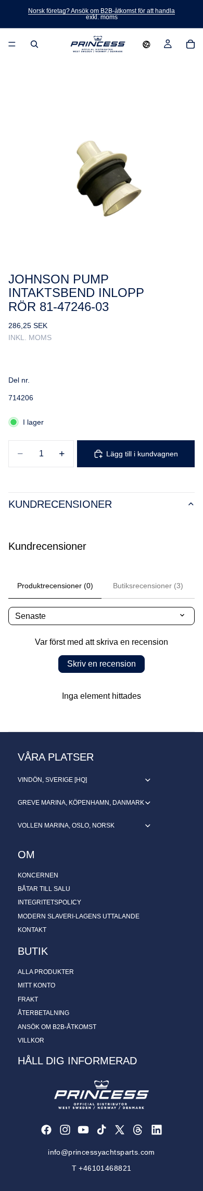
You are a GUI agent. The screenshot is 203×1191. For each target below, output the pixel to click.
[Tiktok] (101, 1130)
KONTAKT (32, 929)
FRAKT (28, 999)
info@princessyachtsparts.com (101, 1152)
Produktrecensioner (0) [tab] (55, 585)
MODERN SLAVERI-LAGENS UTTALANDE (78, 916)
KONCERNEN (38, 875)
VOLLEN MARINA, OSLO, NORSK (66, 825)
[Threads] (138, 1130)
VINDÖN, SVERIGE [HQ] (52, 779)
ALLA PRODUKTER (46, 972)
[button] (146, 44)
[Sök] (34, 44)
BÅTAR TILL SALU (44, 888)
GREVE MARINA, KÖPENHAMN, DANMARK (81, 802)
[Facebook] (46, 1130)
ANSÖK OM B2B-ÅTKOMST (57, 1027)
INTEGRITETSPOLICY (49, 902)
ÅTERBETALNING (43, 1013)
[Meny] (12, 44)
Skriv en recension (101, 663)
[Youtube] (83, 1130)
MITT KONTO (36, 985)
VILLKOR (31, 1040)
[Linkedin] (156, 1130)
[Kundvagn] (190, 44)
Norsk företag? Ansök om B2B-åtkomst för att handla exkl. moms (101, 14)
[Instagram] (65, 1130)
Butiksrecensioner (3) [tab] (148, 585)
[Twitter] (119, 1130)
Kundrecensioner (60, 504)
